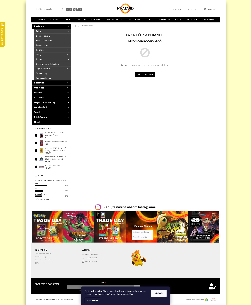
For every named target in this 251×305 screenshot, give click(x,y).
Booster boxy (42, 45)
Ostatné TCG (40, 107)
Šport (37, 112)
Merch (37, 122)
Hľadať (62, 9)
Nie (36, 189)
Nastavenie (92, 300)
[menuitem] (41, 19)
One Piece (39, 87)
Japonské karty (43, 68)
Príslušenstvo (41, 117)
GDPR (37, 263)
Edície (38, 31)
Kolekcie (40, 49)
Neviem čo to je (41, 194)
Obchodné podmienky (43, 260)
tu (131, 294)
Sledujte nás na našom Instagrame (129, 207)
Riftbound (39, 82)
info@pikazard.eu (91, 254)
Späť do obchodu (145, 74)
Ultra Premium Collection (47, 64)
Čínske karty (41, 73)
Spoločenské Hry (43, 78)
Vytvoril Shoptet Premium (195, 299)
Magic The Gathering (44, 102)
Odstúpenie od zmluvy (43, 253)
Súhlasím (158, 293)
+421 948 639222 (91, 258)
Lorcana (38, 92)
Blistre (39, 59)
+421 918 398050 (91, 261)
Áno (36, 183)
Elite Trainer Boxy (44, 40)
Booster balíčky (43, 35)
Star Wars (39, 97)
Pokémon (39, 26)
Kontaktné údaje (41, 257)
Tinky (38, 54)
